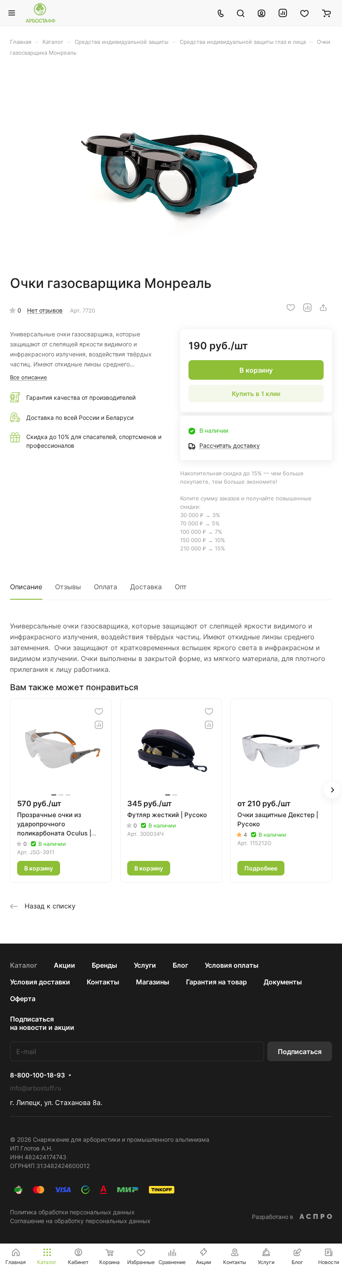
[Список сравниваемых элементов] (283, 13)
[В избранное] (291, 307)
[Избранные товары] (304, 13)
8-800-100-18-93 (37, 1075)
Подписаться (300, 1051)
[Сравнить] (307, 307)
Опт (181, 587)
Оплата (105, 587)
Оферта (22, 998)
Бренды (104, 965)
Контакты (103, 982)
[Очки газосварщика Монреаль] (171, 165)
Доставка (146, 587)
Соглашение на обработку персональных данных (80, 1220)
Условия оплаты (232, 965)
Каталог (23, 965)
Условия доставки (40, 982)
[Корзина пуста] (326, 13)
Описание (26, 587)
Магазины (152, 982)
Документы (283, 982)
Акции (64, 965)
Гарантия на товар (216, 982)
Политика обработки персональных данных (72, 1212)
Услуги (145, 965)
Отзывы (68, 587)
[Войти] (261, 13)
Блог (180, 965)
